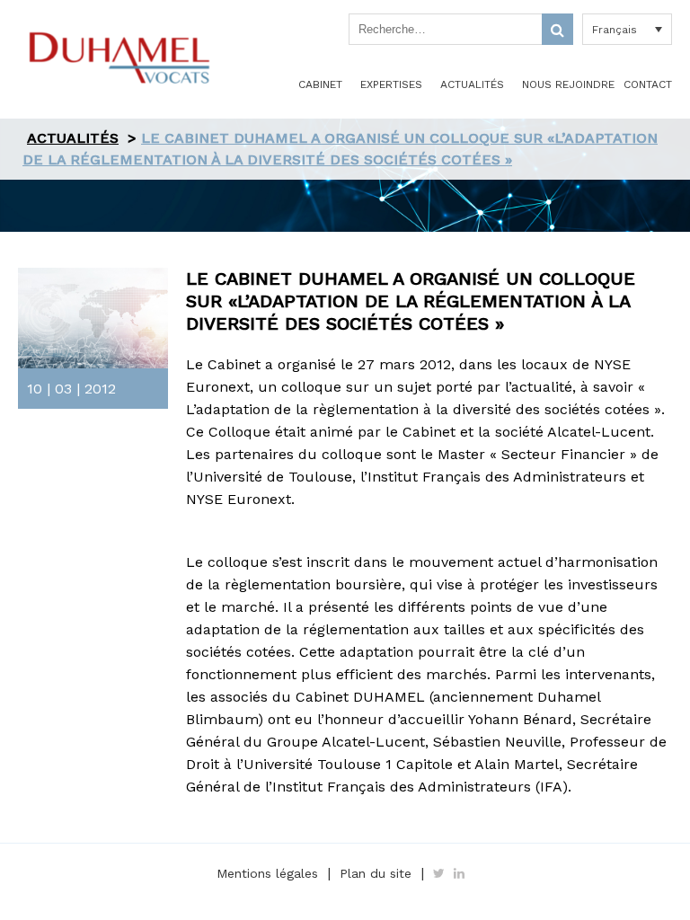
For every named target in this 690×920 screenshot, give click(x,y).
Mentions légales (267, 873)
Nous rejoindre (568, 84)
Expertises (391, 84)
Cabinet (320, 84)
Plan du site (375, 873)
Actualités (472, 84)
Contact (648, 84)
